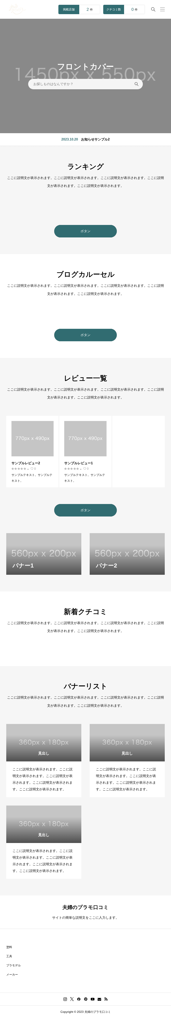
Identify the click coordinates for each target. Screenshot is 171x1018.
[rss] (106, 999)
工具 (9, 956)
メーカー (12, 974)
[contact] (99, 999)
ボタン (85, 231)
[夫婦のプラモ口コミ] (17, 9)
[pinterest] (86, 999)
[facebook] (79, 999)
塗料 (9, 947)
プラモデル (13, 965)
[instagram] (65, 999)
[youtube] (92, 999)
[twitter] (72, 999)
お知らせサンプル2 (95, 139)
